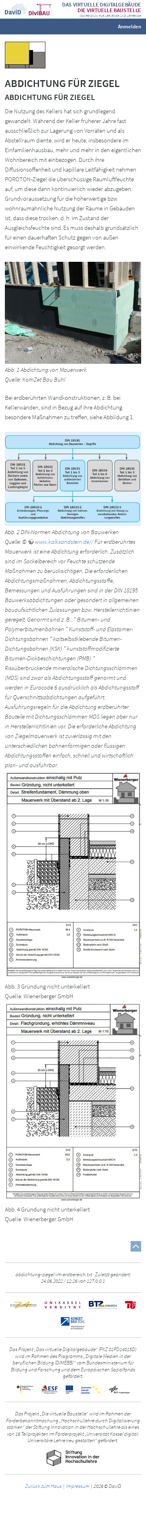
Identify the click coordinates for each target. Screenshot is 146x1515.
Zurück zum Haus (43, 1486)
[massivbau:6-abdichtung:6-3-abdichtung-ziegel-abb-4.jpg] (73, 1102)
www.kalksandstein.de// (64, 541)
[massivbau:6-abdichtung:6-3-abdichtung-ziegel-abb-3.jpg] (73, 875)
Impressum (77, 1486)
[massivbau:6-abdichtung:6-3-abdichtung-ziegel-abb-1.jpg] (73, 312)
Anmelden (129, 26)
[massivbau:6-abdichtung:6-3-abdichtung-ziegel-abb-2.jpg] (73, 478)
